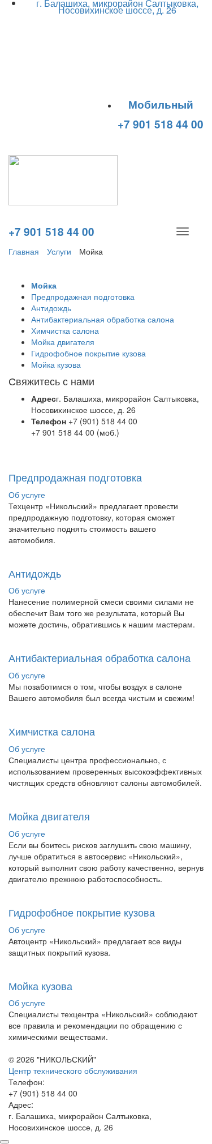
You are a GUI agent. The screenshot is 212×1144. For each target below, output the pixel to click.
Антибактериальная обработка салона (102, 319)
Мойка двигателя (62, 341)
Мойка (44, 285)
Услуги (59, 251)
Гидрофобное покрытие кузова (88, 353)
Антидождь (51, 307)
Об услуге (26, 494)
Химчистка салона (65, 330)
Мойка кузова (56, 364)
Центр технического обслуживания (72, 1070)
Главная (23, 251)
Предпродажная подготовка (83, 296)
